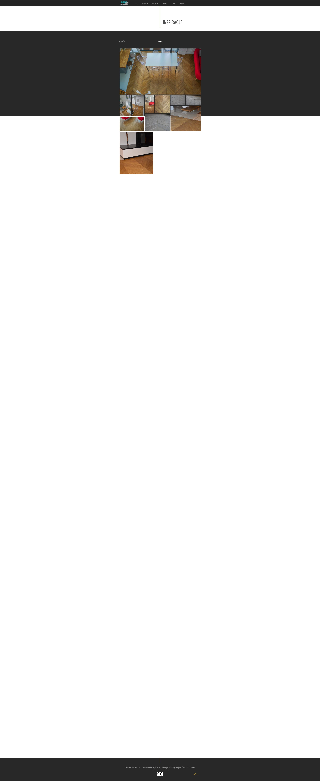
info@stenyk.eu (172, 767)
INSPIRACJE (172, 22)
